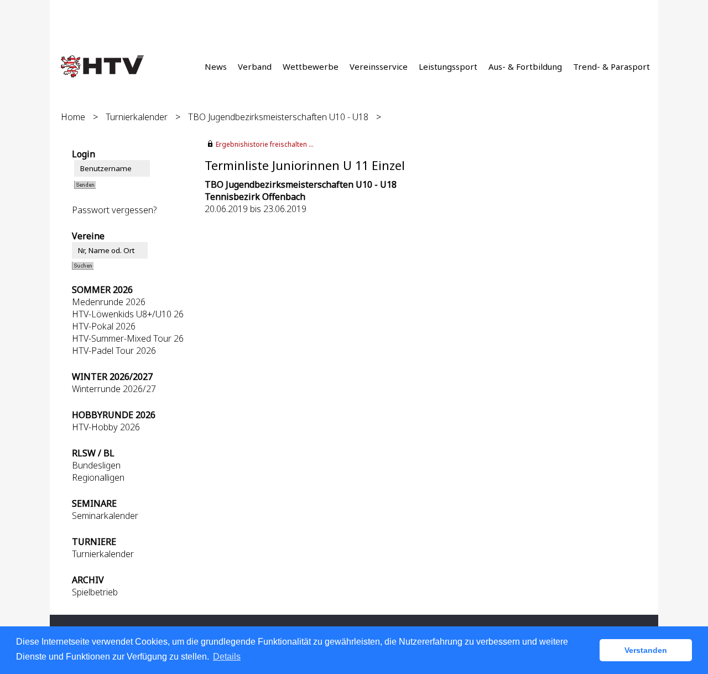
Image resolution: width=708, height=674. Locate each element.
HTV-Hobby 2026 (106, 427)
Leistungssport (448, 66)
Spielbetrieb (95, 592)
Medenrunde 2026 (108, 302)
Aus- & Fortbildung (525, 66)
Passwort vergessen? (114, 210)
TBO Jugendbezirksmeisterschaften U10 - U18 (279, 117)
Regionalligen (98, 477)
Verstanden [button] (645, 650)
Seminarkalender (105, 516)
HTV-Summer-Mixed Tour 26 (128, 338)
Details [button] (227, 656)
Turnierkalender (137, 117)
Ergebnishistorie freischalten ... (265, 144)
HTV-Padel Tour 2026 (114, 350)
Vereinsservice (379, 66)
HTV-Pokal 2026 (104, 326)
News (216, 66)
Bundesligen (96, 465)
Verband (255, 66)
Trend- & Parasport (611, 66)
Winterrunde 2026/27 (114, 389)
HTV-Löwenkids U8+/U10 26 (128, 314)
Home (73, 117)
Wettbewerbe (311, 66)
